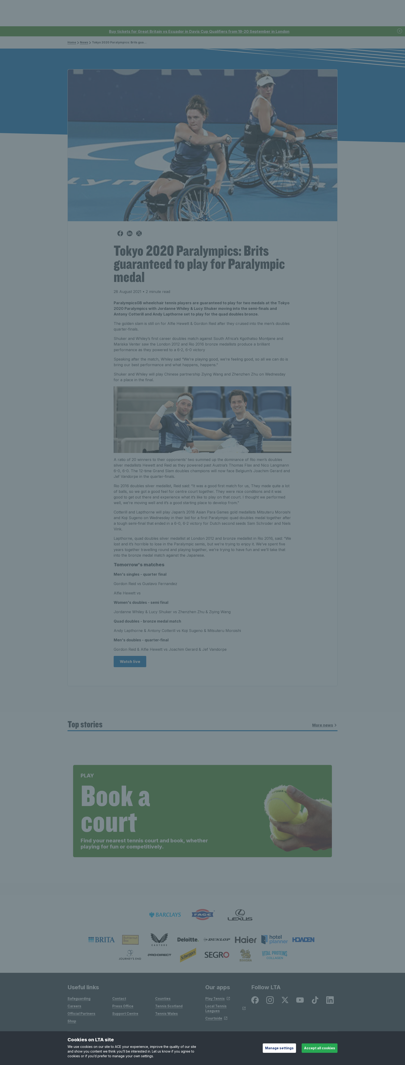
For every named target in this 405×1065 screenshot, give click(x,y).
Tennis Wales (166, 1014)
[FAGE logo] (202, 915)
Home (72, 42)
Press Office (122, 1006)
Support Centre (125, 1014)
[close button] (400, 31)
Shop (72, 1021)
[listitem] (101, 940)
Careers (74, 1006)
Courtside (213, 1018)
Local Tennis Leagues (216, 1008)
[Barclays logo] (165, 915)
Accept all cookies (319, 1048)
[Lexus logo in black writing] (240, 915)
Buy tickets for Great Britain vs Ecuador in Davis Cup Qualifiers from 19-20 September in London (199, 31)
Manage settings (279, 1048)
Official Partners (81, 1014)
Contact (119, 998)
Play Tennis (215, 998)
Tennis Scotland (169, 1006)
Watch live (130, 661)
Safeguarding (79, 998)
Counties (163, 998)
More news (322, 725)
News (84, 42)
